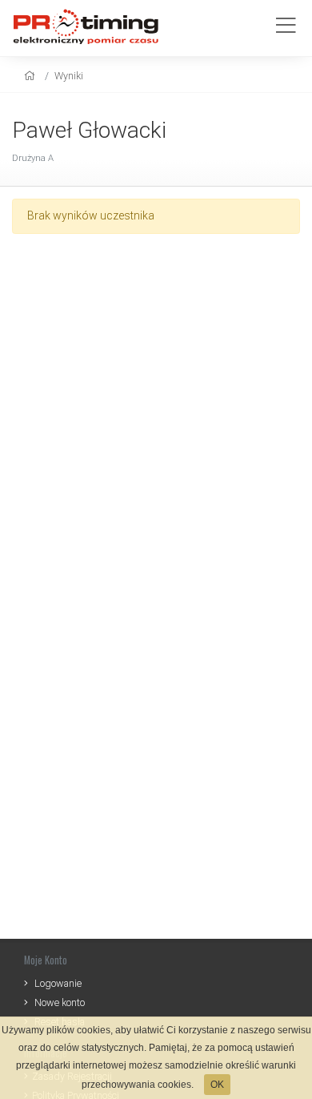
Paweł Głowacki (89, 130)
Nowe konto (59, 1002)
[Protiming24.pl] (92, 26)
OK (217, 1084)
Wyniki (68, 76)
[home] (31, 76)
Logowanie (58, 983)
